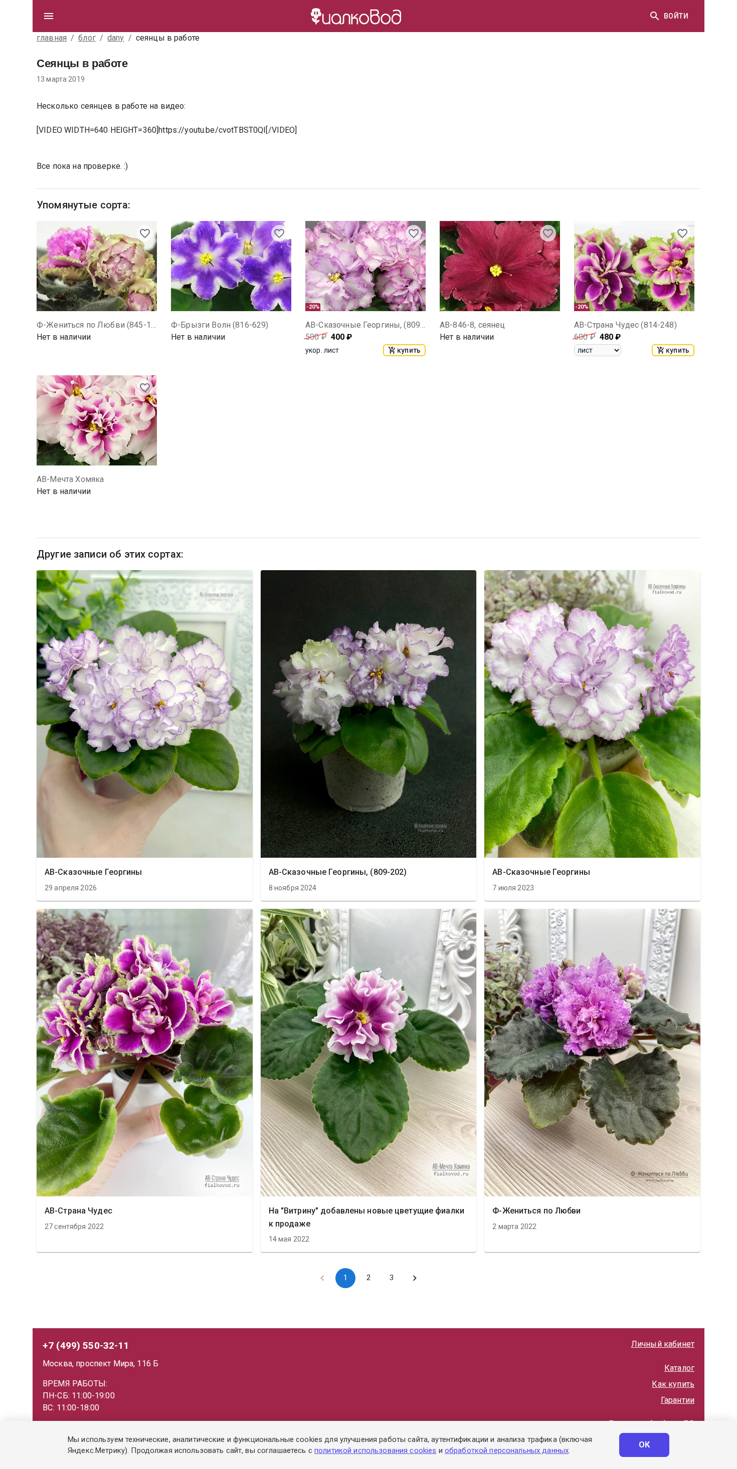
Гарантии (677, 1400)
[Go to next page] (415, 1278)
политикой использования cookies (375, 1450)
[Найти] (655, 16)
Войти (676, 16)
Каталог (679, 1368)
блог (87, 38)
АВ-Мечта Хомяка (70, 479)
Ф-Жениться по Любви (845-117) (97, 325)
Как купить (673, 1384)
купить (409, 350)
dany (115, 38)
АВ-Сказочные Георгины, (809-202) (365, 325)
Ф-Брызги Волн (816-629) (219, 325)
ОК (644, 1444)
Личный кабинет (662, 1344)
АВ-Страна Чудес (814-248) (625, 325)
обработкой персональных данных (507, 1450)
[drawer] (49, 16)
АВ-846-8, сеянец (472, 325)
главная (52, 38)
